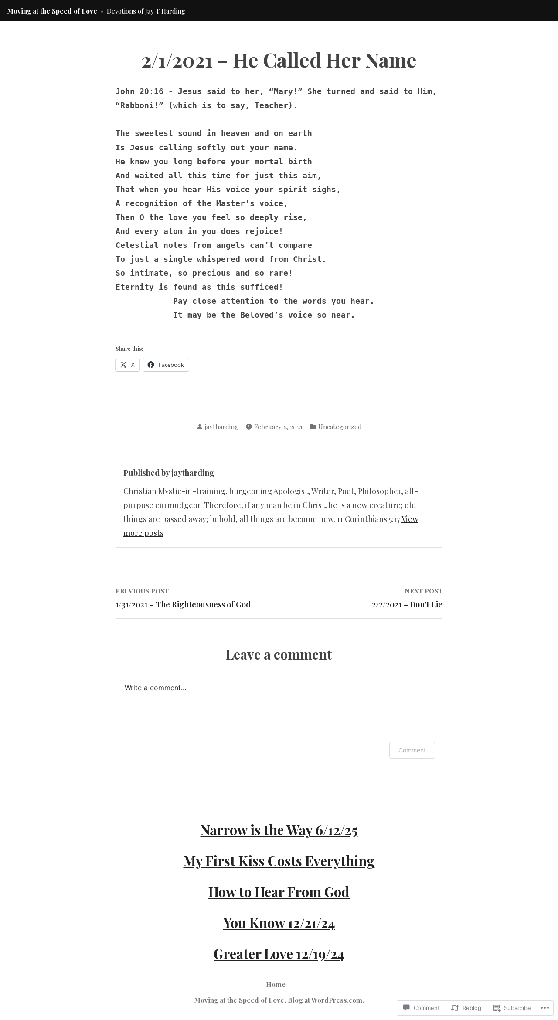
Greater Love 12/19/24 (279, 953)
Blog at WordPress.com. (326, 1000)
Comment (412, 750)
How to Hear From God (279, 891)
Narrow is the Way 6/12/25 (279, 829)
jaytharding (221, 426)
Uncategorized (340, 426)
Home (276, 984)
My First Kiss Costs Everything (279, 860)
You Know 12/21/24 (279, 922)
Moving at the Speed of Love (52, 11)
